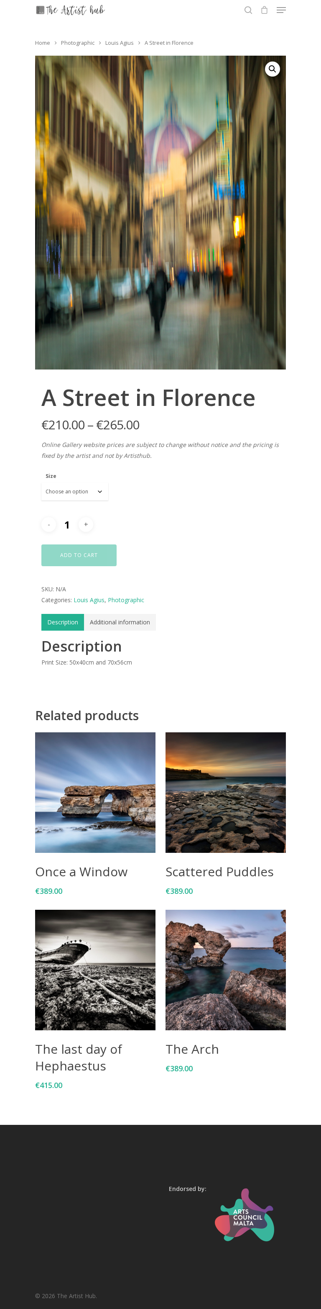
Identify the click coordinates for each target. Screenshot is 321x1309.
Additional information (120, 622)
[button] (272, 69)
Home (42, 42)
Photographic (77, 42)
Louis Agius (119, 42)
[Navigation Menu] (281, 10)
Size (51, 476)
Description (62, 622)
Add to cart (79, 555)
